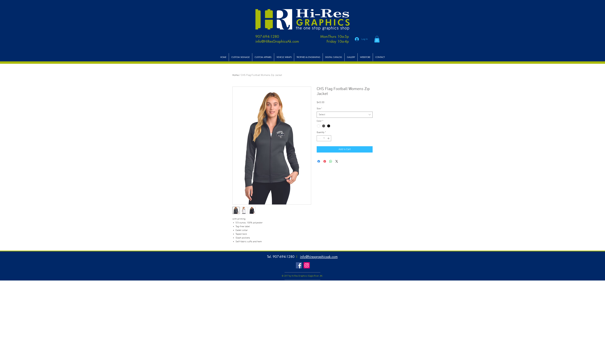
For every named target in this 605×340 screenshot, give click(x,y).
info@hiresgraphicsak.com (319, 257)
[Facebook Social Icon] (299, 265)
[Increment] (329, 138)
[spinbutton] (324, 138)
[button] (377, 39)
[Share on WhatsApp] (331, 161)
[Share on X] (337, 161)
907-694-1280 (267, 36)
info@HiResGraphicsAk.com (277, 41)
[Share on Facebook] (319, 161)
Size (319, 108)
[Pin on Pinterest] (325, 161)
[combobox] (345, 115)
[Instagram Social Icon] (307, 265)
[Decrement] (319, 138)
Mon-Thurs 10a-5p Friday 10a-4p (334, 39)
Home (235, 75)
